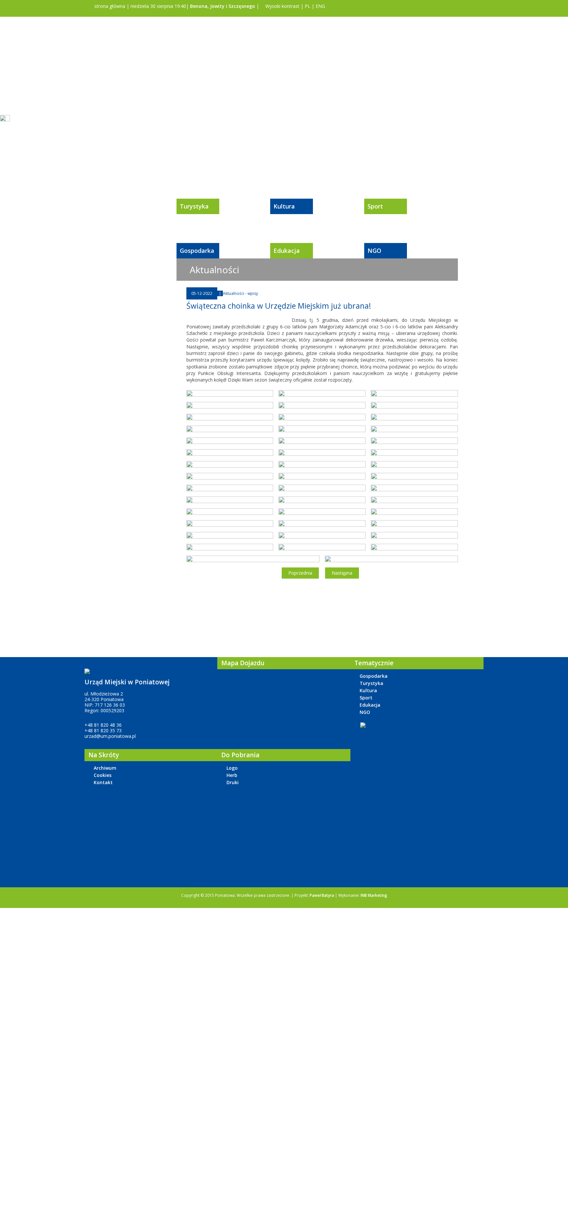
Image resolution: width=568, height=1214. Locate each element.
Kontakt (103, 782)
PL (307, 6)
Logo (232, 768)
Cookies (102, 775)
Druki (232, 782)
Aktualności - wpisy (240, 293)
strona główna (109, 6)
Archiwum (105, 768)
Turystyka (194, 206)
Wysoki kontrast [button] (281, 6)
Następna (342, 573)
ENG (320, 6)
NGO (374, 250)
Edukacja (286, 250)
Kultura (284, 206)
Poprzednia (300, 573)
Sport (375, 206)
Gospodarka (197, 250)
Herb (231, 775)
